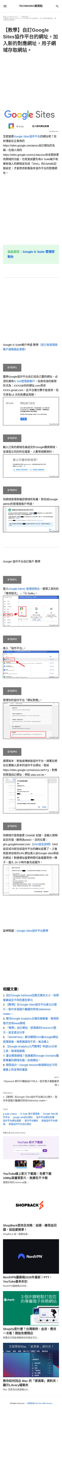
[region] (31, 79)
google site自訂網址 (23, 1117)
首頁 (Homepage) (10, 17)
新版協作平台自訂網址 (20, 1124)
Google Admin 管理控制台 (24, 588)
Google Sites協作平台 (27, 136)
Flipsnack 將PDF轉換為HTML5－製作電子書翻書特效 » (31, 1083)
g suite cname (10, 1113)
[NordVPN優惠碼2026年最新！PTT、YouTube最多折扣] (31, 1256)
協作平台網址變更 (12, 1120)
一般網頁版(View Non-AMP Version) (39, 1403)
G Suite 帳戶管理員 (30, 1113)
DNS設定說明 (41, 844)
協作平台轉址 (31, 1120)
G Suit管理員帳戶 (24, 381)
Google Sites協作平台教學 (32, 930)
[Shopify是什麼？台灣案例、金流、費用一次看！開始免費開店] (31, 1308)
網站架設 (25, 17)
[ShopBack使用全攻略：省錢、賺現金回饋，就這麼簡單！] (31, 1205)
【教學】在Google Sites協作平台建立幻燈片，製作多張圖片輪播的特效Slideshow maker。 (30, 1009)
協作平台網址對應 (45, 1117)
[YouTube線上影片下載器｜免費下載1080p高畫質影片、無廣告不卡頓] (31, 1153)
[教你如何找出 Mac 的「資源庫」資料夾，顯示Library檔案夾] (31, 1360)
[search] (57, 6)
